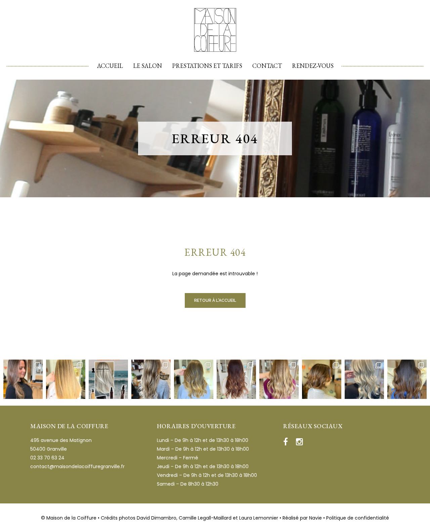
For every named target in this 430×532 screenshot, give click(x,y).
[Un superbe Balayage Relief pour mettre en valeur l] (193, 379)
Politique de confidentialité (357, 518)
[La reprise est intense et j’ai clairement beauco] (364, 379)
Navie (315, 518)
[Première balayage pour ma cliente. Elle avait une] (65, 379)
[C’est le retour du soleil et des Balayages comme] (407, 379)
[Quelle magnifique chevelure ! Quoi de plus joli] (279, 379)
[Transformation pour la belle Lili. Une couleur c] (236, 379)
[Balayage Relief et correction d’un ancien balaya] (321, 379)
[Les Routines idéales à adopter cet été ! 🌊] (108, 379)
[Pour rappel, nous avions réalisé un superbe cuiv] (23, 379)
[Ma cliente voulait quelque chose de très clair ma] (151, 379)
